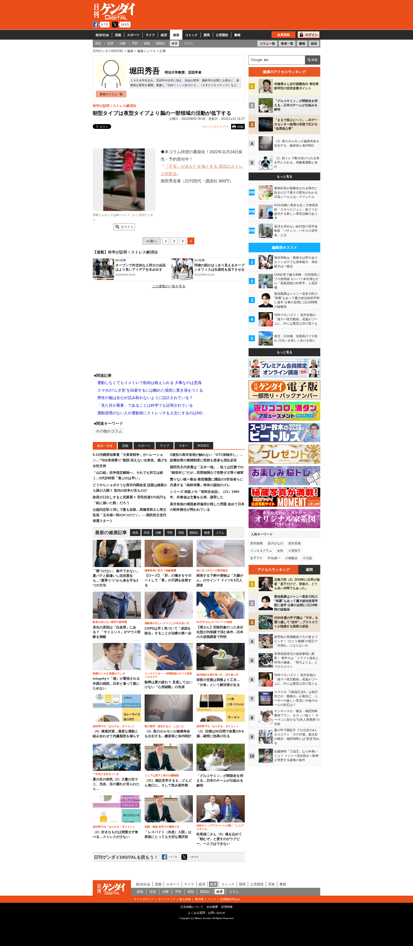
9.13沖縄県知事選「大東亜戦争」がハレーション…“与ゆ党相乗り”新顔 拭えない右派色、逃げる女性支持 (130, 460)
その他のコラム (109, 431)
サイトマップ (166, 899)
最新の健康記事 (111, 532)
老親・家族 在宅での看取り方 (162, 826)
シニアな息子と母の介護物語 (162, 775)
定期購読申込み (230, 899)
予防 (170, 532)
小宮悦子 (294, 550)
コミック (191, 35)
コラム (220, 532)
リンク (211, 899)
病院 (181, 532)
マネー (183, 445)
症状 (147, 532)
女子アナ (256, 558)
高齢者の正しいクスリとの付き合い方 (167, 623)
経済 (164, 35)
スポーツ (133, 35)
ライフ (150, 35)
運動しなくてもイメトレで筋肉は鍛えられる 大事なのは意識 (149, 383)
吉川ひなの (275, 543)
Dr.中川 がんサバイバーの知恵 (214, 621)
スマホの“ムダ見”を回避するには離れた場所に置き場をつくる (150, 390)
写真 (271, 884)
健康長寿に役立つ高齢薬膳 (160, 570)
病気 (135, 532)
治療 (158, 532)
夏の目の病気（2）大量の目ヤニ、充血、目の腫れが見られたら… (116, 784)
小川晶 (307, 558)
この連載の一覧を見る (168, 286)
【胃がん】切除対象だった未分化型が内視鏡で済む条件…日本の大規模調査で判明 (219, 632)
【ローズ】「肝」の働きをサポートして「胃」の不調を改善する (168, 580)
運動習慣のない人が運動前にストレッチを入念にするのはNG (149, 413)
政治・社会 (105, 445)
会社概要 (212, 907)
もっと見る (284, 176)
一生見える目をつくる (106, 774)
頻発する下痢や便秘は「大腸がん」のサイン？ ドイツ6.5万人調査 (219, 580)
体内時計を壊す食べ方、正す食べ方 (217, 674)
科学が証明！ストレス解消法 (114, 106)
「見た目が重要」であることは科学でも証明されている (145, 405)
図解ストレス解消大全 (182, 85)
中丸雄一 (274, 558)
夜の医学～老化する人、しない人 (164, 726)
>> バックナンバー (215, 126)
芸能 (118, 35)
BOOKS (203, 445)
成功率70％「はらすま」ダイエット (114, 726)
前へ (151, 241)
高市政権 (256, 543)
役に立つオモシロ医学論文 (212, 570)
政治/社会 (102, 35)
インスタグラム (261, 550)
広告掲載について (191, 907)
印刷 (240, 127)
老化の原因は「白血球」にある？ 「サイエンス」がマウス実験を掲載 (117, 632)
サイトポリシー (144, 899)
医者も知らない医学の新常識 (110, 621)
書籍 (237, 35)
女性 (280, 550)
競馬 (207, 35)
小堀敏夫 (291, 558)
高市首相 (294, 543)
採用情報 (227, 907)
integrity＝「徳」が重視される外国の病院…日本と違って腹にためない (116, 683)
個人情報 (185, 899)
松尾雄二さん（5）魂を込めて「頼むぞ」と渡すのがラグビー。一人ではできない (219, 839)
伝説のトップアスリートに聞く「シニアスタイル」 (220, 827)
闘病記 (194, 532)
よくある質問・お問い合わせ (206, 912)
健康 (176, 35)
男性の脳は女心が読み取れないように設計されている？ (145, 398)
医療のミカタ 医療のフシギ (109, 673)
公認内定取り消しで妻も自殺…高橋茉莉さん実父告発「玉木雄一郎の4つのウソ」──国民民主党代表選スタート (129, 515)
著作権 (199, 899)
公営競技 (222, 35)
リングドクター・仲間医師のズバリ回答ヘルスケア (168, 675)
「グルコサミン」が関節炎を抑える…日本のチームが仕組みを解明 (219, 780)
